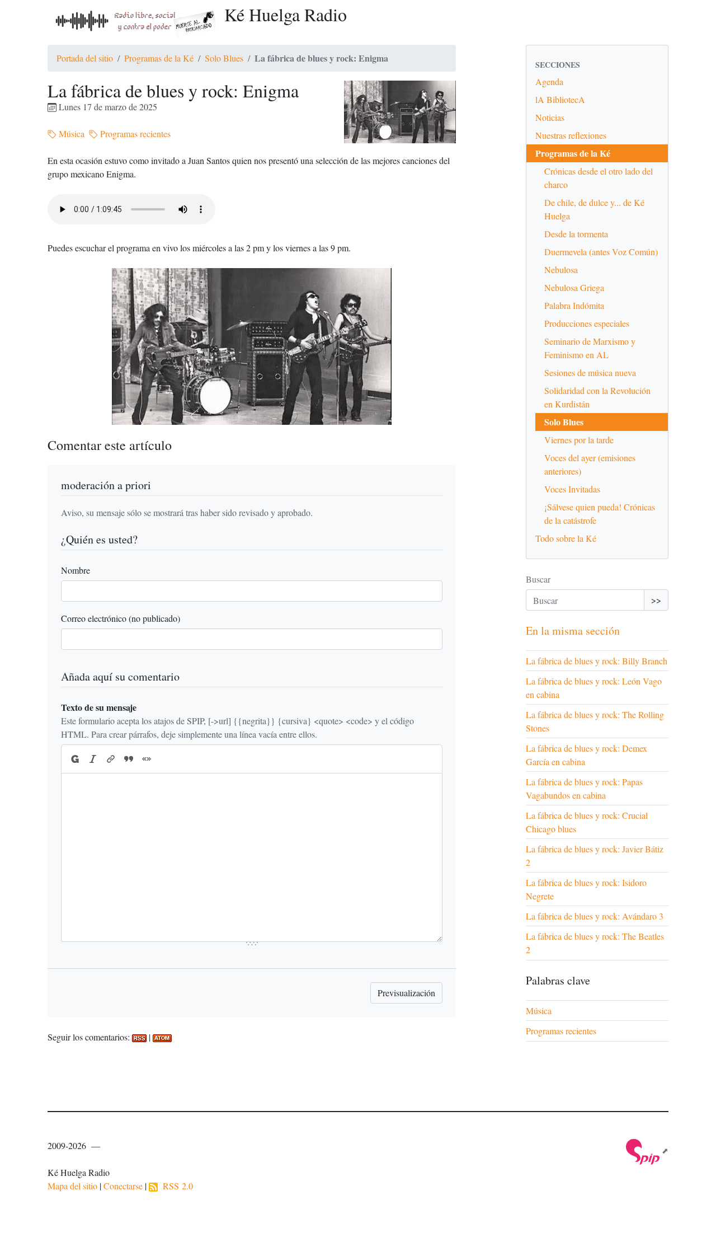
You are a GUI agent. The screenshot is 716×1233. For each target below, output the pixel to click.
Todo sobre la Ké (565, 538)
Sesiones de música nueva (590, 372)
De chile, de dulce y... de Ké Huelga (594, 209)
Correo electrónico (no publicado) (120, 618)
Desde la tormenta (576, 234)
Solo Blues (224, 58)
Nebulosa (561, 269)
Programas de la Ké (159, 58)
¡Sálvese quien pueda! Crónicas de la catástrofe (599, 513)
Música (70, 133)
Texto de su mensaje (98, 707)
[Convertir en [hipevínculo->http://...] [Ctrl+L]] (111, 759)
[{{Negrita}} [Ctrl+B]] (74, 759)
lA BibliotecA (560, 99)
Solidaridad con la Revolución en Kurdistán (597, 397)
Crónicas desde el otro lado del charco (598, 177)
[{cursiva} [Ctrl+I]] (93, 759)
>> (656, 600)
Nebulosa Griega (574, 287)
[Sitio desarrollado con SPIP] (647, 1150)
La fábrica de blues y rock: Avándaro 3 (594, 916)
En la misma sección (573, 630)
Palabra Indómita (574, 305)
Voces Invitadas (572, 489)
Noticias (549, 117)
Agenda (549, 81)
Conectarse (123, 1186)
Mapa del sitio (72, 1186)
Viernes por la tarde (579, 440)
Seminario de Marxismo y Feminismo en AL (589, 347)
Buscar (538, 579)
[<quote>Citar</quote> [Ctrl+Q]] (129, 759)
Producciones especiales (586, 323)
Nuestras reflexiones (570, 135)
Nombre (75, 570)
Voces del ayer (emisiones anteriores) (589, 464)
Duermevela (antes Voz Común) (601, 251)
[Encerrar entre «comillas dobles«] (147, 759)
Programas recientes (134, 133)
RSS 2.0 (175, 1186)
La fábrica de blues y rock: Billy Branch (596, 661)
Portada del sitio (84, 58)
